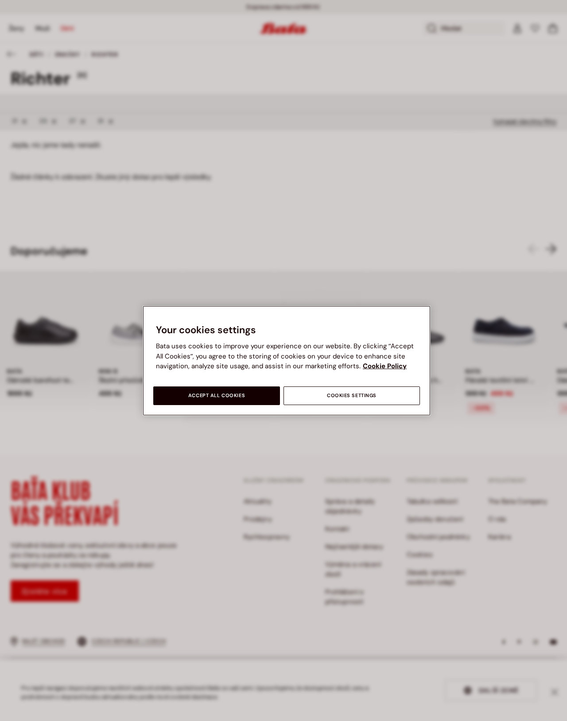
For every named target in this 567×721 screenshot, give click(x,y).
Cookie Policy (385, 366)
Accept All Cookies (216, 395)
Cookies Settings (352, 395)
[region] (287, 360)
